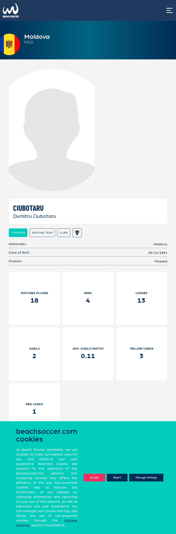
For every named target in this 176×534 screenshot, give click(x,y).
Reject (117, 477)
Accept (94, 477)
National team (42, 232)
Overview (18, 232)
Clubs (63, 232)
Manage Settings (146, 477)
